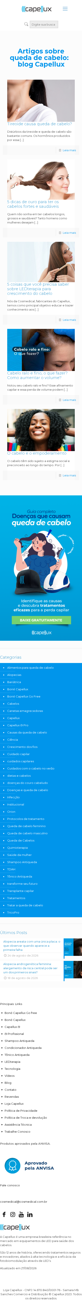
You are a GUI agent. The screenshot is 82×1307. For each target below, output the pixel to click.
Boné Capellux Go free (21, 1013)
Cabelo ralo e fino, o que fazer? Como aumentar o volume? (37, 375)
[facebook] (4, 1215)
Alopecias (14, 675)
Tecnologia (12, 1068)
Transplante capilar (20, 891)
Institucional (15, 804)
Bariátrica (14, 682)
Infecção (13, 797)
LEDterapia (12, 1061)
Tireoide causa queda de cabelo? (39, 124)
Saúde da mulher (19, 855)
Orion (11, 811)
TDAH (11, 869)
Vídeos (9, 1075)
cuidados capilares (20, 761)
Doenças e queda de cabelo (27, 790)
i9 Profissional (14, 1034)
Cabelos (13, 703)
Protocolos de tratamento (25, 819)
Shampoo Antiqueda (22, 862)
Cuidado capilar (18, 754)
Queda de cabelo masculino (27, 833)
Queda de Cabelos (20, 840)
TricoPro (13, 912)
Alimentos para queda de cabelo (30, 667)
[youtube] (21, 1215)
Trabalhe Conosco (17, 1131)
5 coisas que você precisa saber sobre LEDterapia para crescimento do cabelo (38, 289)
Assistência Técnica (18, 1124)
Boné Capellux (17, 689)
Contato (10, 1089)
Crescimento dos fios (22, 747)
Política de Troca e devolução (26, 1117)
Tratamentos (16, 898)
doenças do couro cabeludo (27, 783)
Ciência (12, 739)
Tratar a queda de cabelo (25, 905)
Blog (8, 1082)
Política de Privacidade (21, 1110)
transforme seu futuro (22, 883)
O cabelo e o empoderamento (36, 453)
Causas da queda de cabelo (27, 732)
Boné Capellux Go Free (23, 696)
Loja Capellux (14, 1103)
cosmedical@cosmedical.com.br (23, 1201)
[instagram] (12, 1215)
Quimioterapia (17, 847)
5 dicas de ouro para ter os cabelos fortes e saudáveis (33, 204)
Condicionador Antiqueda (23, 1047)
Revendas (12, 1096)
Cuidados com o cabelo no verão (30, 768)
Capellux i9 (12, 1027)
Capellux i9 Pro (17, 725)
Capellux (13, 718)
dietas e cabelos (19, 775)
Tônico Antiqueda (19, 876)
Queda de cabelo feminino (26, 826)
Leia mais (69, 150)
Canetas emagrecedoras (25, 711)
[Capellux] (36, 8)
